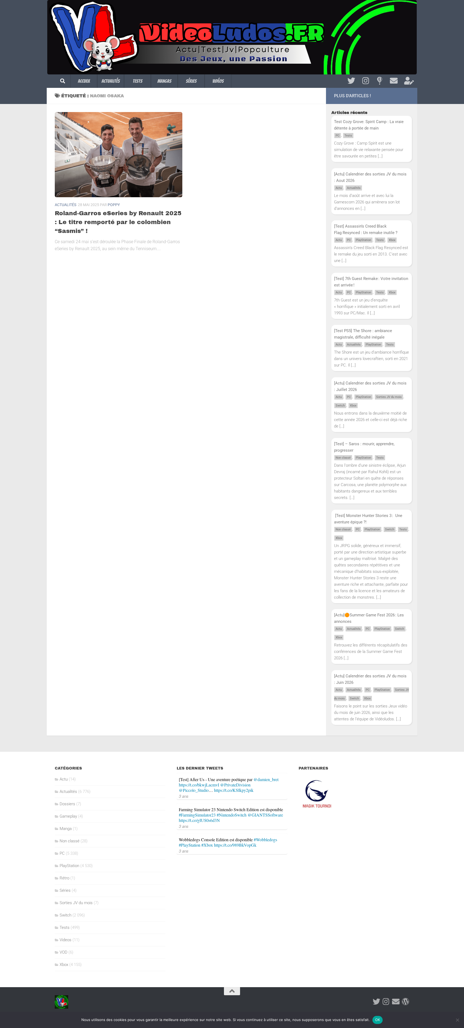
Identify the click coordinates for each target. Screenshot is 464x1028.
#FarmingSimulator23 (197, 815)
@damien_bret (265, 779)
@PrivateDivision (235, 785)
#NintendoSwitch (232, 815)
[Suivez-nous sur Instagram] (365, 80)
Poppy (114, 205)
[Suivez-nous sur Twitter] (351, 80)
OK (377, 1020)
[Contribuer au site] (405, 1001)
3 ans (184, 796)
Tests (137, 81)
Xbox (392, 240)
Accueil (84, 81)
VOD (63, 952)
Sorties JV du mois (389, 397)
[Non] (457, 1020)
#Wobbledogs (265, 839)
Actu (339, 188)
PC (337, 135)
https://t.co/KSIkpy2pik (233, 790)
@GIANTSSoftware (265, 815)
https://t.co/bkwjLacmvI (199, 785)
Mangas (164, 81)
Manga (66, 828)
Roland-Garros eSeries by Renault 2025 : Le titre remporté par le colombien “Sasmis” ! (118, 222)
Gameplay (68, 816)
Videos (65, 939)
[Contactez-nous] (394, 80)
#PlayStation (189, 845)
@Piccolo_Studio (194, 790)
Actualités (111, 81)
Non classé (343, 457)
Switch (340, 405)
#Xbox (207, 845)
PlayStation (363, 240)
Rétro (64, 878)
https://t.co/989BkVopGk (235, 845)
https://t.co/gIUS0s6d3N (199, 820)
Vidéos (218, 81)
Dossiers (67, 803)
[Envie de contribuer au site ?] (408, 80)
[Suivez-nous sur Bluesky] (379, 80)
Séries (191, 81)
